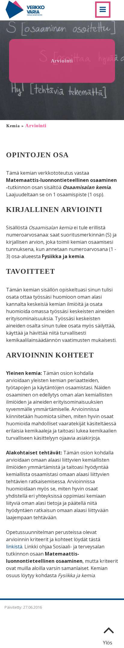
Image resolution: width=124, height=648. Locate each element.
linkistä (14, 546)
